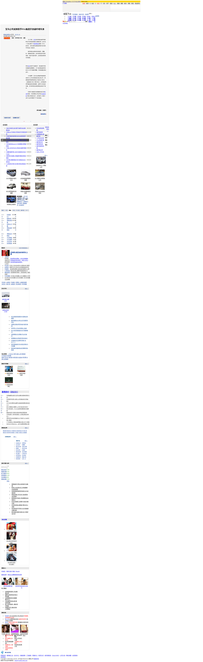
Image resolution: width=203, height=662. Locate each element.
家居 (111, 3)
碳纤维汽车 (39, 142)
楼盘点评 (21, 430)
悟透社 (18, 282)
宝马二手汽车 (40, 152)
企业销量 (7, 279)
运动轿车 (21, 205)
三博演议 (7, 270)
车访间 (7, 265)
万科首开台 (24, 453)
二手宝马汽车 (40, 138)
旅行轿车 (19, 203)
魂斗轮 (8, 284)
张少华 (13, 330)
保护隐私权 (48, 655)
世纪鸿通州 (24, 451)
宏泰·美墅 (18, 450)
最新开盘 (9, 430)
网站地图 (68, 655)
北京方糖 (18, 444)
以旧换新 (5, 359)
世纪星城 (24, 455)
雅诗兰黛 (9, 571)
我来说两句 (7, 34)
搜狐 (64, 1)
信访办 (3, 284)
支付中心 (16, 655)
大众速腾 (9, 239)
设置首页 (3, 655)
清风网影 (13, 334)
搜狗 (65, 3)
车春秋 (7, 269)
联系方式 (41, 655)
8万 (27, 196)
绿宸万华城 (24, 446)
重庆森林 (13, 320)
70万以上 (22, 200)
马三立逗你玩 (13, 616)
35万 (26, 198)
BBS (132, 3)
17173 (73, 1)
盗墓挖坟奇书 (22, 619)
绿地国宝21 (18, 443)
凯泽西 (9, 355)
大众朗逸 (9, 237)
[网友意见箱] (6, 654)
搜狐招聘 (22, 655)
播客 (122, 3)
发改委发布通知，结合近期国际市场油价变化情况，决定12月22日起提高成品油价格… (19, 260)
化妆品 (3, 571)
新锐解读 (20, 622)
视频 (118, 3)
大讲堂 (7, 256)
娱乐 (93, 3)
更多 (8, 481)
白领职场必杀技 (14, 619)
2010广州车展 (22, 248)
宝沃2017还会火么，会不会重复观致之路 (18, 424)
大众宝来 (9, 241)
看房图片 (13, 432)
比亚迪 (20, 357)
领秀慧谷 (24, 443)
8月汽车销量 (19, 277)
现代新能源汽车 (15, 344)
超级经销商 (23, 282)
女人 (114, 3)
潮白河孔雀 (18, 446)
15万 (21, 198)
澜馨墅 (23, 444)
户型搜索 (13, 430)
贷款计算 (25, 430)
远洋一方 (24, 458)
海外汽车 (81, 14)
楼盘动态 (5, 432)
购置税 (90, 21)
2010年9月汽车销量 (10, 277)
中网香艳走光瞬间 (12, 531)
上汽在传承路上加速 (21, 328)
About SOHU (55, 655)
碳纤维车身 (39, 144)
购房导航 (9, 432)
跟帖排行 (14, 392)
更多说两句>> (47, 129)
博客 (129, 3)
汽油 (42, 93)
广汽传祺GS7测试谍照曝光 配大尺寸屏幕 (18, 422)
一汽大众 (10, 354)
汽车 (104, 3)
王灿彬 (13, 340)
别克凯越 (9, 243)
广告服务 (28, 655)
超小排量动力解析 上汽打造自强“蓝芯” (17, 407)
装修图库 (25, 432)
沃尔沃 (6, 357)
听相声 (7, 616)
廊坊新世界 (18, 451)
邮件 (125, 3)
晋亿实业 (3, 469)
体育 (87, 3)
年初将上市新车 (11, 204)
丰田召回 (15, 357)
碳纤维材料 (39, 132)
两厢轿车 (19, 201)
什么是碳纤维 (40, 140)
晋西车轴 (3, 471)
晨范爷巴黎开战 (7, 586)
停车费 (24, 357)
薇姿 (13, 571)
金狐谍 (13, 284)
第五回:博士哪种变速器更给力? (19, 270)
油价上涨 (18, 354)
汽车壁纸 (65, 23)
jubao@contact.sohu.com (21, 660)
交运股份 (3, 477)
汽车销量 (7, 276)
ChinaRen (68, 1)
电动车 (5, 355)
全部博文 (3, 657)
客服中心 (35, 655)
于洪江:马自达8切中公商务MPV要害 (19, 265)
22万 (24, 198)
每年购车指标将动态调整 (18, 348)
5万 (24, 196)
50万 (18, 200)
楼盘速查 (5, 430)
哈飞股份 (3, 473)
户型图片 (17, 432)
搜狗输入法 (10, 655)
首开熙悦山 (18, 455)
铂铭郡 (23, 450)
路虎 (3, 357)
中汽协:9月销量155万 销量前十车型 (20, 276)
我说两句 (137, 3)
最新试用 (4, 574)
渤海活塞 (3, 479)
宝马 (34, 39)
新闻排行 (5, 392)
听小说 (7, 619)
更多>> (90, 13)
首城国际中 (18, 457)
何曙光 (13, 324)
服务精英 (7, 272)
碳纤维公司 (39, 150)
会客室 (7, 267)
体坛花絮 (4, 519)
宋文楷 (13, 316)
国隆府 (17, 448)
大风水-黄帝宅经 (13, 622)
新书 (6, 622)
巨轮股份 (3, 475)
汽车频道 (75, 14)
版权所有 (36, 658)
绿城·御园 (18, 458)
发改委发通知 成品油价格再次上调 (19, 269)
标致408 (9, 218)
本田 (14, 354)
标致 (34, 43)
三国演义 (11, 623)
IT (101, 3)
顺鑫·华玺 (24, 457)
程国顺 (13, 338)
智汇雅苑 (18, 453)
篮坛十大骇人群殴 (12, 552)
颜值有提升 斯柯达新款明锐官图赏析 (17, 412)
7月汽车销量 (26, 277)
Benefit (18, 571)
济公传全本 (20, 616)
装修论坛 (21, 432)
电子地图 (17, 430)
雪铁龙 (37, 43)
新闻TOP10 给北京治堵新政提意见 (19, 267)
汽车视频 (24, 284)
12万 (18, 198)
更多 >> (46, 155)
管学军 (13, 328)
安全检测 (18, 284)
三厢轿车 (25, 201)
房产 (107, 3)
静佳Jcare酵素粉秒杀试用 (15, 574)
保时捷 (10, 357)
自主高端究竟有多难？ (21, 338)
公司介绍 (62, 655)
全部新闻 (74, 655)
